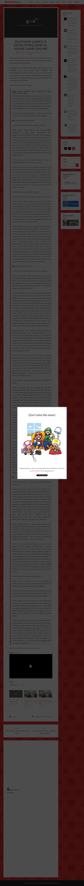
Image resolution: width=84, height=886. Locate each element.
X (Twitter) (36, 471)
